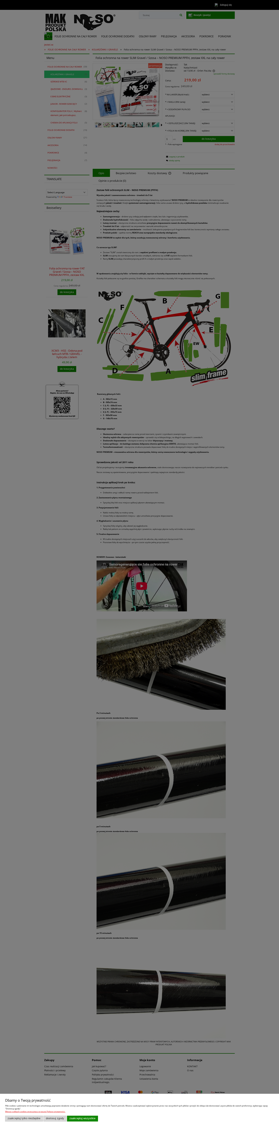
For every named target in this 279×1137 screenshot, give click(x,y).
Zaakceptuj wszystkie (82, 1118)
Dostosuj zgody (55, 1118)
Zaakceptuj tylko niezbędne (24, 1118)
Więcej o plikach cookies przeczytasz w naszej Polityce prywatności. (35, 1111)
